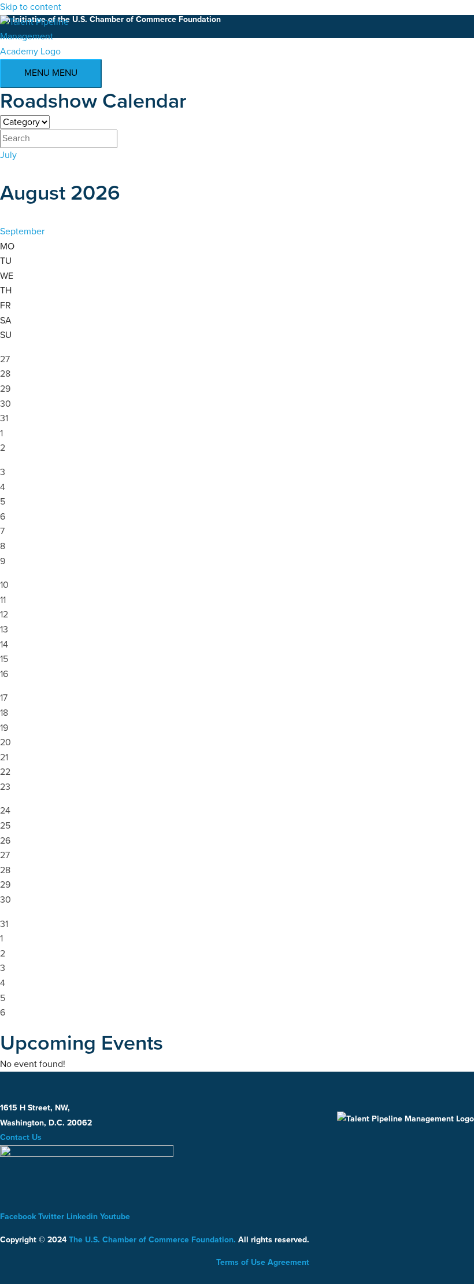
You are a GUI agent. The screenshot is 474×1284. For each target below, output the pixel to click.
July (8, 155)
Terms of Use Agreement (262, 1262)
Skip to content (30, 7)
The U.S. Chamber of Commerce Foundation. (152, 1240)
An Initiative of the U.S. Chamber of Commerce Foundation (110, 19)
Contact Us (21, 1137)
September (22, 231)
